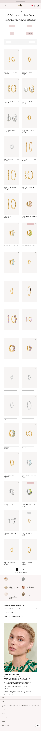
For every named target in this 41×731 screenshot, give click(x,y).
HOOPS (12, 33)
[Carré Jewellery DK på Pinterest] (3, 725)
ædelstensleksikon (23, 691)
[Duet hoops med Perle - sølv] (11, 520)
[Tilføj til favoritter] (18, 50)
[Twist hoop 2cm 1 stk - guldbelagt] (11, 291)
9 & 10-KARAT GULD (29, 33)
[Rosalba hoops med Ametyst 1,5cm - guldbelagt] (29, 319)
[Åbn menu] (3, 5)
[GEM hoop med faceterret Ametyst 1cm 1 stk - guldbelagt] (29, 348)
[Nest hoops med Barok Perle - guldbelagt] (29, 88)
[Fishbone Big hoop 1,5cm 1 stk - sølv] (11, 146)
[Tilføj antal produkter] (8, 73)
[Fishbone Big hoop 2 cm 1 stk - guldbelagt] (11, 462)
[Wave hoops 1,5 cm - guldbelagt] (11, 59)
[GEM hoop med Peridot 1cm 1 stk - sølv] (29, 491)
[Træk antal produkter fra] (5, 73)
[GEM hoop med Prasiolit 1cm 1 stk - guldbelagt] (11, 233)
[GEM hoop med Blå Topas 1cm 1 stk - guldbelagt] (11, 262)
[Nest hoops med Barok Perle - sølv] (11, 117)
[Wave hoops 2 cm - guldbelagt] (29, 433)
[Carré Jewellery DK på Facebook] (2, 725)
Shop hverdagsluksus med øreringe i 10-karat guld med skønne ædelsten (31, 581)
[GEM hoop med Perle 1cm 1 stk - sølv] (11, 491)
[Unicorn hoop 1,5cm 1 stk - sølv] (29, 377)
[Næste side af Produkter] (23, 569)
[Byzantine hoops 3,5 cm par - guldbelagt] (11, 175)
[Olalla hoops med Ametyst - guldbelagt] (11, 319)
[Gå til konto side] (34, 5)
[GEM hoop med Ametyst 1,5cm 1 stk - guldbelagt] (11, 348)
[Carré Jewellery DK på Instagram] (5, 725)
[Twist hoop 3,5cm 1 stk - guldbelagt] (29, 291)
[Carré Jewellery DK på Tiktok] (7, 725)
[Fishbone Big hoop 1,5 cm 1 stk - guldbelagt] (29, 117)
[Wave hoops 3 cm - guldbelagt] (29, 175)
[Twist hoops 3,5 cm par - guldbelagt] (29, 146)
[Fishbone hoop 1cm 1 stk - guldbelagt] (29, 59)
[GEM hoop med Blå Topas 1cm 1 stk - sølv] (29, 462)
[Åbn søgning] (6, 5)
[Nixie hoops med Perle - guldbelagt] (11, 88)
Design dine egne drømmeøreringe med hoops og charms (13, 580)
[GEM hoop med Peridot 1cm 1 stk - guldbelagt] (29, 233)
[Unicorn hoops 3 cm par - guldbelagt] (11, 204)
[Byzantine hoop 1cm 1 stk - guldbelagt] (29, 520)
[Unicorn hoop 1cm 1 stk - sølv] (11, 377)
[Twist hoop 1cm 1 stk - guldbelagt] (29, 262)
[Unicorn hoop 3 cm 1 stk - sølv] (29, 405)
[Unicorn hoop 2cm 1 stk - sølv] (11, 405)
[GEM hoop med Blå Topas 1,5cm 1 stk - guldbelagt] (11, 433)
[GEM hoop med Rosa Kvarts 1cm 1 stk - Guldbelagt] (29, 204)
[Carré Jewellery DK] (20, 6)
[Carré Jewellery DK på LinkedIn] (9, 725)
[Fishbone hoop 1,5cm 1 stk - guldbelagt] (11, 549)
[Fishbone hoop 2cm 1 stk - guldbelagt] (29, 549)
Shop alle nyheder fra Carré (31, 587)
